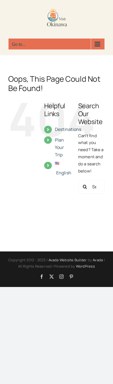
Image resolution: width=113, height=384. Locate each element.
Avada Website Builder (68, 259)
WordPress (85, 266)
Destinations (68, 129)
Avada (98, 259)
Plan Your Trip (59, 147)
